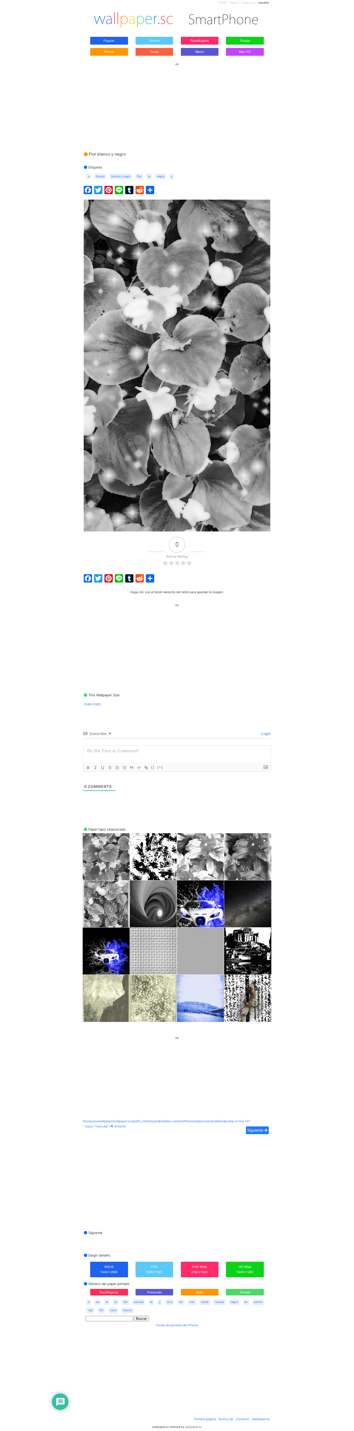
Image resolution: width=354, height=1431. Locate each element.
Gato (199, 1292)
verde (204, 1302)
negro (160, 176)
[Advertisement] (177, 102)
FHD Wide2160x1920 (199, 1269)
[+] (160, 767)
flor (139, 176)
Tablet (154, 52)
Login (265, 733)
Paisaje (245, 41)
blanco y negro (121, 176)
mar (191, 1302)
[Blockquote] (131, 767)
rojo (90, 1310)
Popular (109, 41)
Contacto (242, 1419)
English (234, 2)
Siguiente (255, 1130)
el (107, 1302)
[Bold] (88, 767)
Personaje (154, 1292)
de (97, 1302)
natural (219, 1302)
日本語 (222, 2)
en (245, 1302)
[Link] (146, 767)
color (113, 1310)
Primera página (205, 1419)
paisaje (139, 1302)
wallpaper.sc (261, 1419)
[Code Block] (139, 767)
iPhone (109, 52)
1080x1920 (92, 704)
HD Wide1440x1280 (244, 1269)
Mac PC (245, 52)
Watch (199, 52)
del (125, 1302)
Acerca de (225, 1419)
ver (181, 1302)
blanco (100, 176)
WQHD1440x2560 (109, 1269)
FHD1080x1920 (154, 1269)
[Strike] (110, 767)
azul (169, 1302)
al (151, 1302)
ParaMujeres (199, 41)
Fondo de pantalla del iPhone (177, 1325)
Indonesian (249, 2)
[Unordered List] (124, 767)
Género (154, 41)
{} (153, 767)
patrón (258, 1302)
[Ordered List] (117, 767)
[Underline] (102, 767)
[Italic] (95, 767)
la (149, 176)
